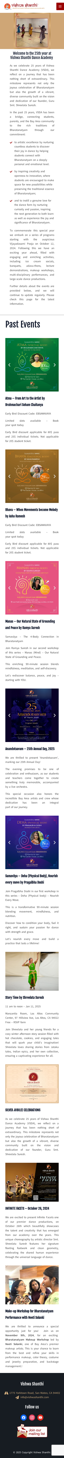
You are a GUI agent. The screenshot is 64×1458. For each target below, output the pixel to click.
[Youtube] (40, 1417)
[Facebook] (24, 1417)
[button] (9, 364)
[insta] (32, 1417)
